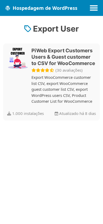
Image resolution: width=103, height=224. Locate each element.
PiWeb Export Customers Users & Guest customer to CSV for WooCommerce (63, 57)
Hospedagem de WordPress (44, 8)
